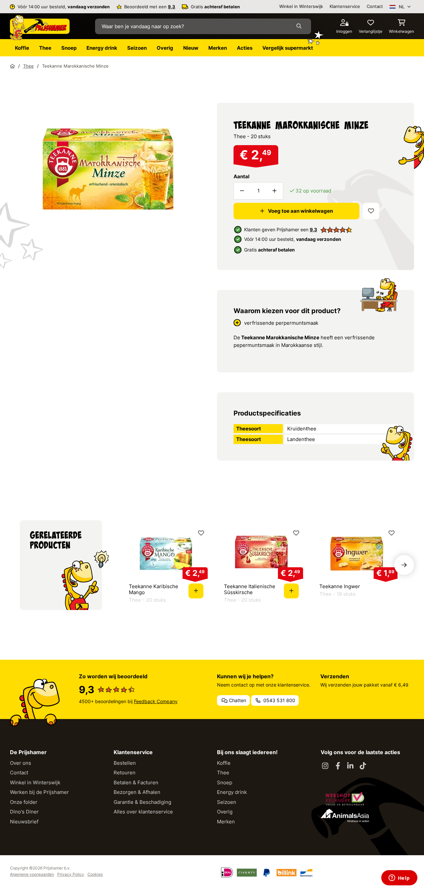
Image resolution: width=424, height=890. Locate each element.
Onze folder (23, 802)
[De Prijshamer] (40, 27)
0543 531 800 (278, 700)
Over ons (20, 763)
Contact (375, 6)
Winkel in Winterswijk (301, 6)
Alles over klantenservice (143, 811)
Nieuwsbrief (24, 821)
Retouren (124, 772)
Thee (223, 772)
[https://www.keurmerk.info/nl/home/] (345, 799)
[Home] (12, 66)
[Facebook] (338, 766)
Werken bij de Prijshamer (39, 792)
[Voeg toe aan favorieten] (371, 211)
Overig (225, 811)
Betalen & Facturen (136, 782)
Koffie (224, 763)
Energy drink (232, 792)
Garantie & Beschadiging (142, 802)
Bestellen (125, 763)
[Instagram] (325, 766)
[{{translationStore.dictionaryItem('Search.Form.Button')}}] (300, 26)
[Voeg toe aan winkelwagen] (195, 591)
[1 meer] (274, 191)
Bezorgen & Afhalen (137, 792)
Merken (226, 821)
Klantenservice (345, 6)
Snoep (224, 782)
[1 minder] (242, 191)
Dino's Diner (24, 811)
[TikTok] (363, 766)
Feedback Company (156, 701)
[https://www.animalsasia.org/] (345, 815)
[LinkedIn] (350, 766)
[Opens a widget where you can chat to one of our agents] (399, 878)
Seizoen (226, 802)
